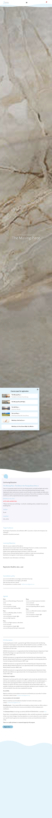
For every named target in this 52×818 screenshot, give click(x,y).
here (45, 711)
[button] (27, 3)
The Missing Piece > (16, 394)
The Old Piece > (15, 407)
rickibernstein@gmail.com (27, 584)
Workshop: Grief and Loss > (18, 420)
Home (18, 234)
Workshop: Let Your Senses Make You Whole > (23, 426)
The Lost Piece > (16, 413)
